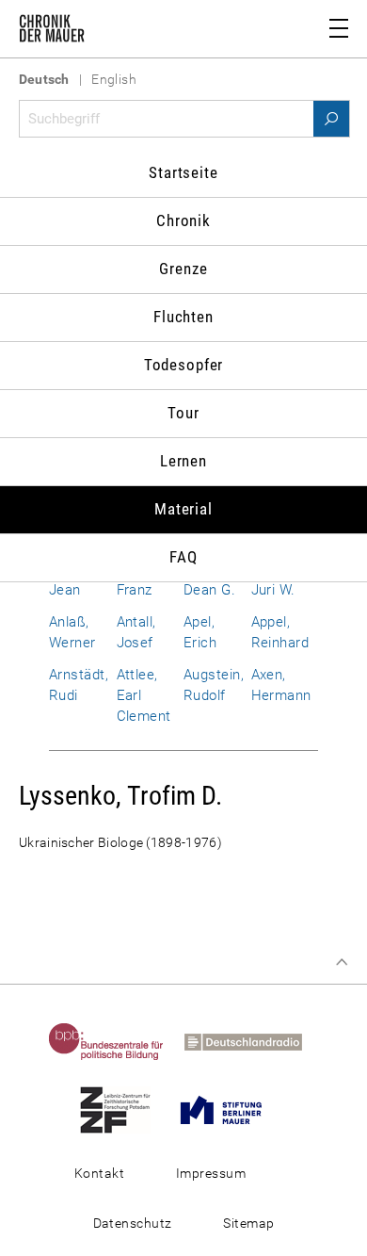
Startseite (183, 172)
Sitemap (248, 1223)
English (113, 79)
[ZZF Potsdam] (124, 1109)
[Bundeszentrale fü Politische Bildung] (115, 1041)
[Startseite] (52, 32)
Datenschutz (132, 1223)
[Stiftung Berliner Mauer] (229, 1109)
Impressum (211, 1173)
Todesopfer (184, 364)
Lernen (183, 460)
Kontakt (99, 1173)
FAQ (183, 556)
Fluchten (183, 316)
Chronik (183, 220)
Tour (183, 412)
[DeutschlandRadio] (251, 1041)
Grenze (183, 268)
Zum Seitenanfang (341, 962)
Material (183, 508)
